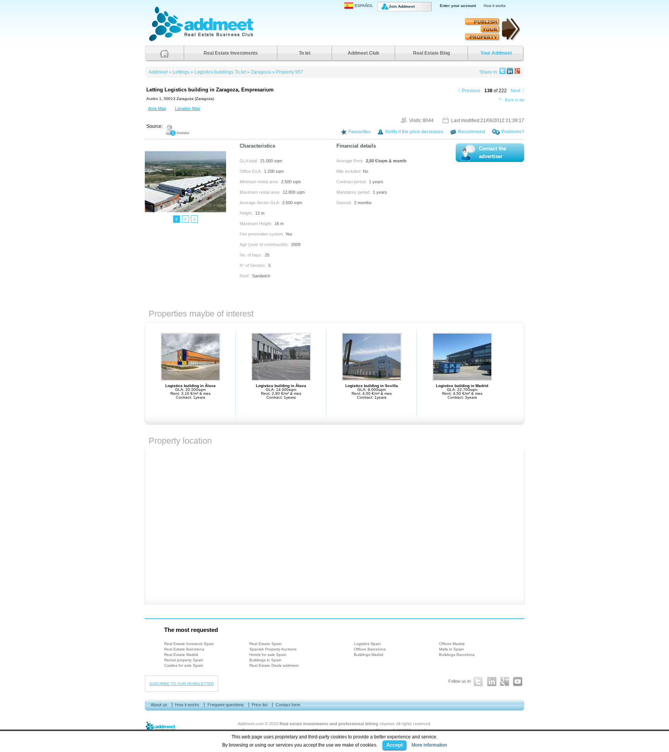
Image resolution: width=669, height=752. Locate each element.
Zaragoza (261, 72)
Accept (394, 745)
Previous (471, 90)
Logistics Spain (367, 644)
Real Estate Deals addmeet (273, 665)
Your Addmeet (496, 53)
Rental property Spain (183, 660)
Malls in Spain (451, 649)
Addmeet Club (363, 53)
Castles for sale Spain (183, 665)
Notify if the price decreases (414, 131)
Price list (260, 704)
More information (429, 745)
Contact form (288, 704)
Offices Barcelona (370, 649)
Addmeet (158, 72)
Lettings (181, 72)
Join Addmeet (402, 6)
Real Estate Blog (431, 53)
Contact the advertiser (492, 152)
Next (515, 90)
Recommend (471, 131)
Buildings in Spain (265, 660)
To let (304, 53)
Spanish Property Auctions (273, 649)
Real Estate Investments (231, 53)
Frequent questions (226, 704)
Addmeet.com (251, 723)
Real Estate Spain (265, 644)
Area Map (157, 108)
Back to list (514, 100)
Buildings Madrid (368, 654)
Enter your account (458, 5)
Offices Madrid (452, 644)
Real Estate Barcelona (184, 649)
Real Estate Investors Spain (189, 644)
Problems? (512, 131)
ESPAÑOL (364, 5)
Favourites (359, 131)
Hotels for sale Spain (267, 654)
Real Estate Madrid (181, 654)
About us (159, 704)
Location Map (187, 108)
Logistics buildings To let (220, 72)
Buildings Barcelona (457, 654)
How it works (495, 5)
